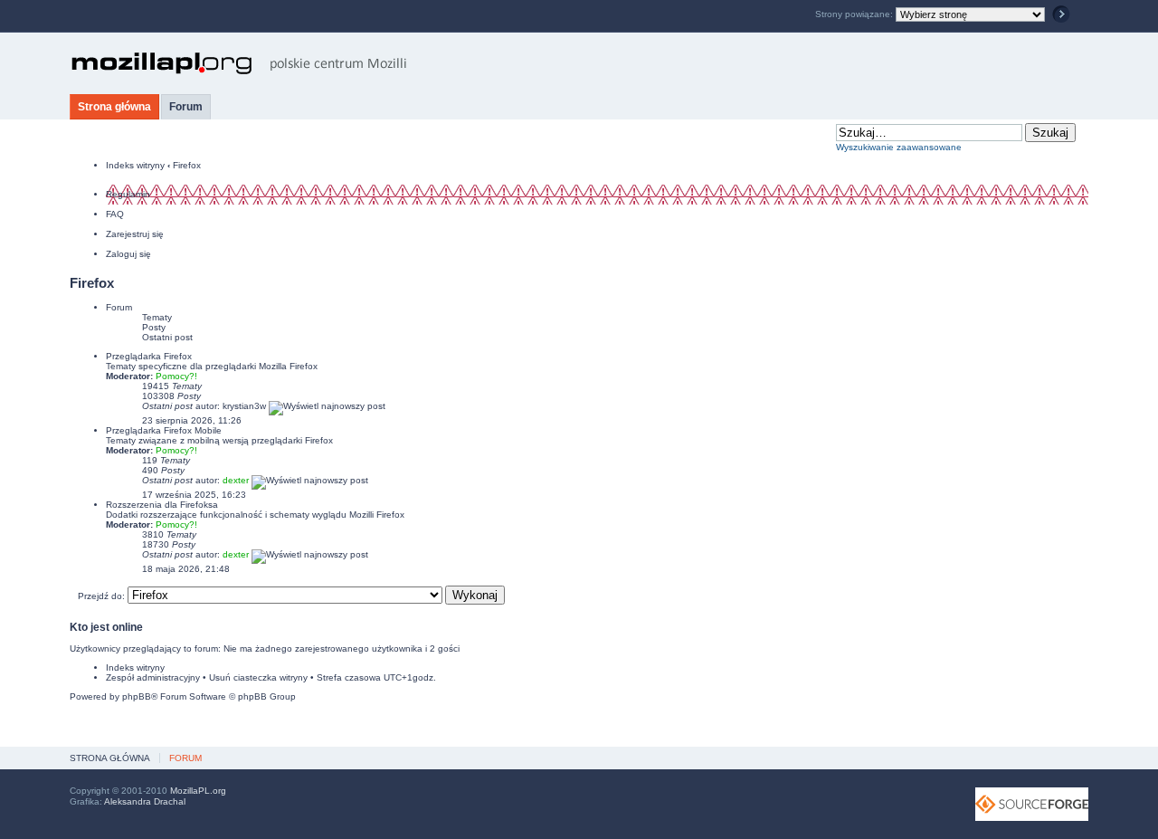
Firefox (187, 165)
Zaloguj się (128, 254)
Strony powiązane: (855, 14)
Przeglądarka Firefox (149, 356)
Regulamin (128, 194)
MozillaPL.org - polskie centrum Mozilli (239, 63)
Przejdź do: (101, 596)
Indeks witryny (135, 165)
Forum (186, 106)
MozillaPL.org (198, 791)
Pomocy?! (176, 376)
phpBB (136, 696)
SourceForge (1031, 804)
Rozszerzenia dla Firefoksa (162, 505)
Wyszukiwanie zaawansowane (899, 147)
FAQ (115, 214)
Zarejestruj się (135, 234)
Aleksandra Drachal (144, 801)
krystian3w (244, 406)
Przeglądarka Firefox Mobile (164, 430)
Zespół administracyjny (153, 677)
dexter (236, 480)
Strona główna (114, 106)
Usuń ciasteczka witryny (258, 677)
